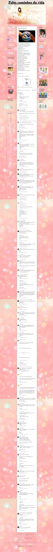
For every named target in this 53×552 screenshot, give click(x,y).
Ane (19, 469)
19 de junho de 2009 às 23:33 (23, 177)
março (10, 172)
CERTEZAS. (11, 166)
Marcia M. (20, 268)
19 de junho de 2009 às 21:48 (23, 128)
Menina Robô (21, 453)
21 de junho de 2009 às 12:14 (23, 409)
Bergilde (20, 397)
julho (10, 130)
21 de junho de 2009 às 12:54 (23, 419)
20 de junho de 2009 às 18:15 (23, 297)
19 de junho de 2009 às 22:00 (23, 157)
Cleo (20, 185)
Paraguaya (20, 317)
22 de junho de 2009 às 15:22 (23, 499)
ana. (20, 193)
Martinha (20, 445)
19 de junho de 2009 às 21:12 (23, 119)
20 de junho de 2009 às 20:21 (23, 330)
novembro (10, 125)
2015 (9, 115)
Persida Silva (21, 290)
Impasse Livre (21, 311)
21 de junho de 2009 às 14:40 (23, 434)
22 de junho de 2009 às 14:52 (23, 488)
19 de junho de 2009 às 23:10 (23, 170)
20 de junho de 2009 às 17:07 (23, 288)
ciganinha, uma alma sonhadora (23, 230)
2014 (9, 116)
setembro (10, 127)
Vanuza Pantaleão (21, 109)
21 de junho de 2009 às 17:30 (23, 451)
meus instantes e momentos (23, 274)
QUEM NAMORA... (11, 164)
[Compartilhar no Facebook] (34, 90)
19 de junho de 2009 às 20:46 (23, 101)
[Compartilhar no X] (33, 90)
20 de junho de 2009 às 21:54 (23, 360)
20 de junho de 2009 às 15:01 (23, 257)
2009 (9, 122)
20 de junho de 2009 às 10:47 (23, 246)
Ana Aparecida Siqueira (10, 38)
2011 (9, 120)
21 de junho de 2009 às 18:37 (23, 481)
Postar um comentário (21, 530)
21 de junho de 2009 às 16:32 (23, 443)
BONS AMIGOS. (11, 138)
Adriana (20, 254)
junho (10, 131)
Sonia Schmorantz (21, 172)
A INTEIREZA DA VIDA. (11, 155)
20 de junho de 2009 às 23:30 (23, 395)
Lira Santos (20, 332)
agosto (10, 129)
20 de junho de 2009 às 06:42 (23, 218)
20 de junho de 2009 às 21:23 (23, 337)
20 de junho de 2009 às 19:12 (23, 309)
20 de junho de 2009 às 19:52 (23, 315)
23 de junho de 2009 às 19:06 (23, 515)
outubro (10, 126)
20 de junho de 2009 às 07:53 (23, 240)
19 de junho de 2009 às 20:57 (23, 107)
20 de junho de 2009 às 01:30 (23, 191)
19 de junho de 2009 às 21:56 (23, 140)
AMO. (10, 132)
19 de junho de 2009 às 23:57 (23, 183)
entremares (20, 411)
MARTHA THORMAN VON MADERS (24, 299)
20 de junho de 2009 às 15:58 (23, 272)
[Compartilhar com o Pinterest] (35, 90)
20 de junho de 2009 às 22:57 (23, 382)
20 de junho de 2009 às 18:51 (23, 304)
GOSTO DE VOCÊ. (11, 168)
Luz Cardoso (21, 483)
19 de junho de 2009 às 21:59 (23, 149)
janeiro (10, 175)
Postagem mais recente (21, 534)
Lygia (20, 490)
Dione (20, 201)
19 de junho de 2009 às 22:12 (23, 166)
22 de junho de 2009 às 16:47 (23, 510)
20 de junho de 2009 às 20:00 (23, 322)
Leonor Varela (21, 436)
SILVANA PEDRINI (22, 248)
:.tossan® (20, 168)
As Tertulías (21, 421)
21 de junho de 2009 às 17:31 (23, 461)
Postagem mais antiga (32, 534)
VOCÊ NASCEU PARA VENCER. (11, 159)
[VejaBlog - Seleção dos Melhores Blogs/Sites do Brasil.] (11, 32)
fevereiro (10, 174)
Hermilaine (20, 179)
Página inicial (27, 535)
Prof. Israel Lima (21, 475)
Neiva (20, 373)
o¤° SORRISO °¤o (21, 339)
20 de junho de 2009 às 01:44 (23, 208)
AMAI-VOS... (11, 134)
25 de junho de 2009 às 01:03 (23, 528)
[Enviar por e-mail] (32, 90)
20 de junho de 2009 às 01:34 (23, 199)
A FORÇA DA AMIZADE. (11, 151)
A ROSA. (10, 146)
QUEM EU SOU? (10, 162)
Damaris (20, 159)
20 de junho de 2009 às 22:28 (23, 371)
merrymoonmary (26, 546)
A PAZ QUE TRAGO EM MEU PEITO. (11, 141)
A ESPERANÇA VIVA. (11, 144)
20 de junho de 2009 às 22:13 (23, 365)
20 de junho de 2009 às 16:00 (23, 278)
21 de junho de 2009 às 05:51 (23, 401)
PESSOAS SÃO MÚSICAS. (11, 148)
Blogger (34, 546)
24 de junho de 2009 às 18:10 (23, 524)
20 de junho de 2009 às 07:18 (23, 228)
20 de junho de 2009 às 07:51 (23, 233)
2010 (9, 121)
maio (10, 170)
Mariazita (20, 427)
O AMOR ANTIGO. (11, 136)
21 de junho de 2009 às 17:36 (23, 467)
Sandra (20, 130)
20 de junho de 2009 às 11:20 (23, 252)
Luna (20, 306)
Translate (10, 28)
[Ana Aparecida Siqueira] (8, 40)
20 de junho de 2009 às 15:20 (23, 266)
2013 (9, 117)
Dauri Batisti (21, 403)
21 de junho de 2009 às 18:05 (23, 473)
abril (10, 171)
